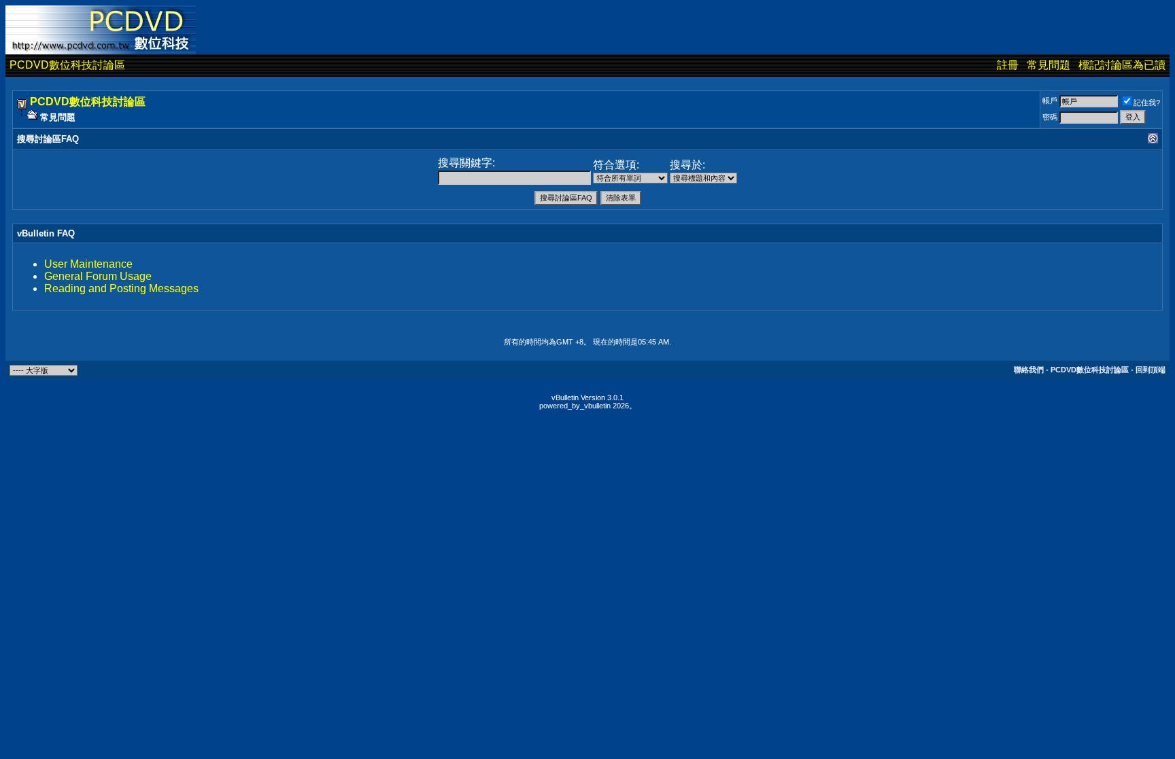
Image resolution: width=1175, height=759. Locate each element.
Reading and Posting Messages (121, 288)
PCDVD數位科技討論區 (67, 65)
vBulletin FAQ (46, 233)
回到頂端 (1150, 370)
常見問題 (1048, 65)
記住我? (1147, 103)
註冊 (1008, 65)
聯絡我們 (1029, 370)
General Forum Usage (98, 276)
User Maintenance (88, 264)
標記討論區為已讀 (1121, 65)
